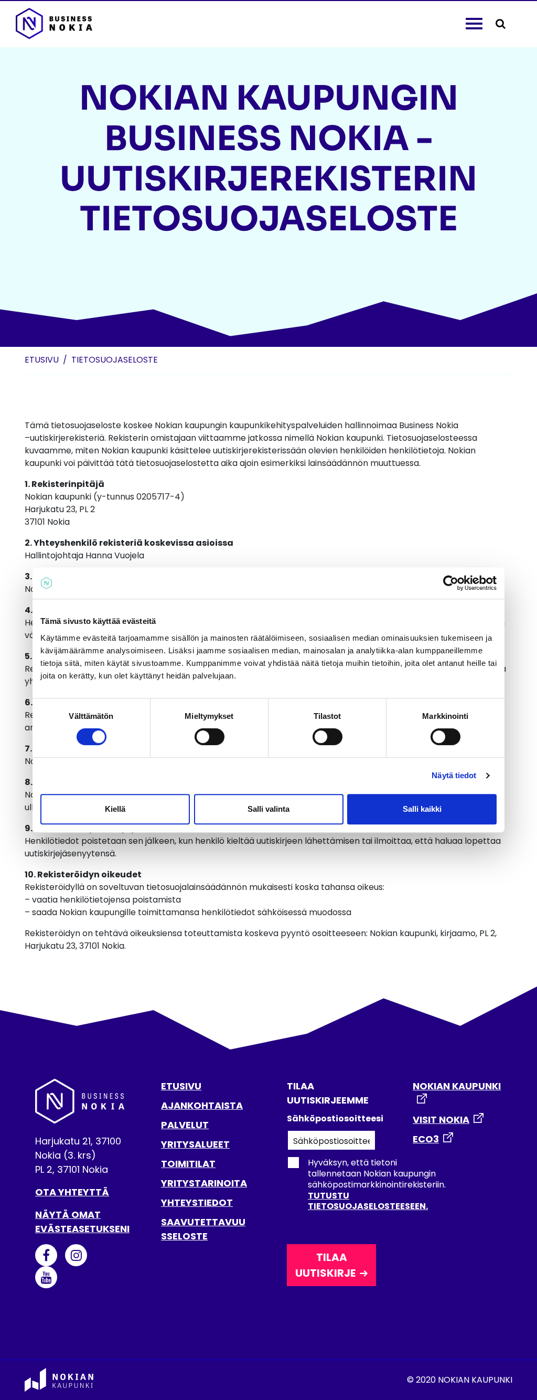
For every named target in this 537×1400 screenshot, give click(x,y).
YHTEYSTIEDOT (197, 1202)
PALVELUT (185, 1124)
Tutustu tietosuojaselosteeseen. (368, 1201)
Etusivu (42, 360)
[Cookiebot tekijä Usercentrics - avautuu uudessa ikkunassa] (451, 583)
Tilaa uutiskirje (325, 1265)
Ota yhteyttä (72, 1192)
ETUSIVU (181, 1086)
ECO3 (426, 1139)
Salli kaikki (422, 808)
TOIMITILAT (188, 1163)
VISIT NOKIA (441, 1119)
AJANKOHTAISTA (202, 1105)
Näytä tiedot (454, 775)
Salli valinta (268, 808)
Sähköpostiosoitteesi (331, 1118)
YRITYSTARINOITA (204, 1183)
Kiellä (115, 808)
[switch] (209, 736)
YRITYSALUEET (195, 1144)
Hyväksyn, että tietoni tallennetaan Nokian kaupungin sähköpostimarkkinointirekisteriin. (377, 1184)
